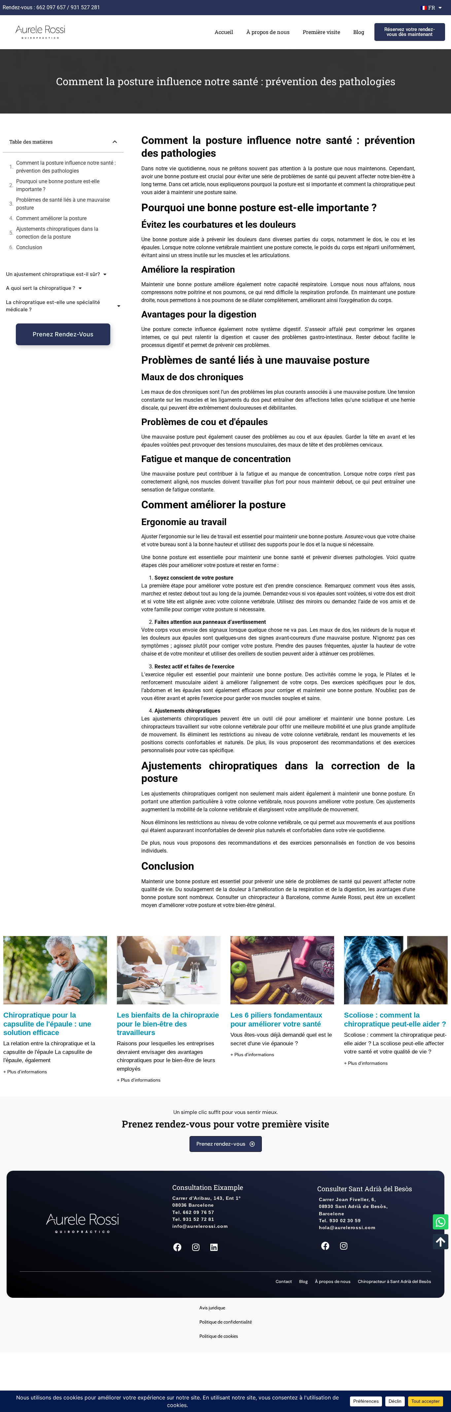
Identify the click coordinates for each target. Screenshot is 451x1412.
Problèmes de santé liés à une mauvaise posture (63, 204)
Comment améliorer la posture (51, 218)
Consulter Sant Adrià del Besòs (364, 1188)
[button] (115, 141)
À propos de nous (268, 31)
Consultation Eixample (207, 1187)
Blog (358, 31)
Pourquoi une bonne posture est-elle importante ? (57, 185)
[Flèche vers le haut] (440, 1241)
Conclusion (29, 247)
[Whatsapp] (440, 1221)
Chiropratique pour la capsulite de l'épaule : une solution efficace (47, 1024)
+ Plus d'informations (25, 1071)
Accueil (224, 31)
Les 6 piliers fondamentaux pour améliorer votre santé (276, 1019)
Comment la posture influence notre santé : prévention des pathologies (66, 167)
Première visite (321, 31)
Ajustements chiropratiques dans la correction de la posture (57, 233)
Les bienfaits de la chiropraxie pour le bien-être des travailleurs (168, 1024)
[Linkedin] (214, 1247)
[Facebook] (177, 1247)
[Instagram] (196, 1247)
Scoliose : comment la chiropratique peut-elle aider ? (395, 1019)
